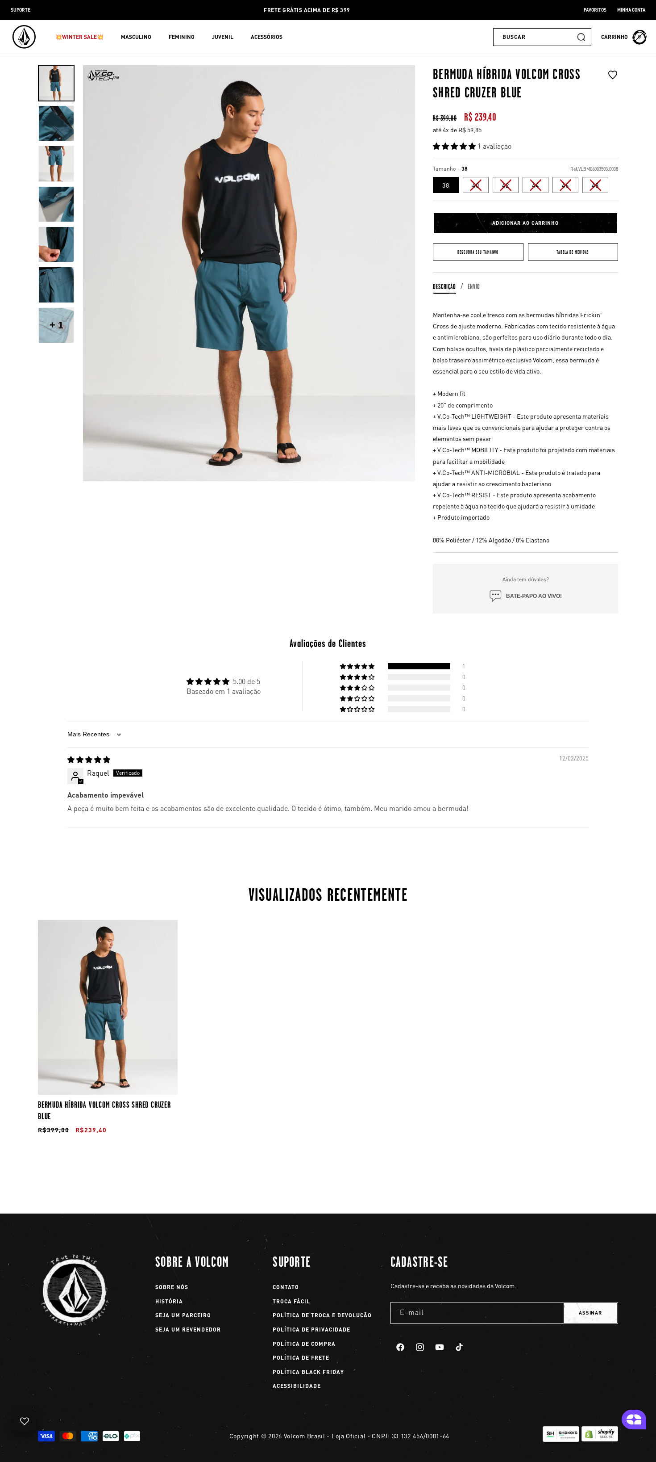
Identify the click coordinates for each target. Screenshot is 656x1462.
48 (600, 187)
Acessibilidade (297, 1385)
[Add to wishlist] (612, 86)
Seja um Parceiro (183, 1315)
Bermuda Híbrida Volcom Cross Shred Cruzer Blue (104, 1110)
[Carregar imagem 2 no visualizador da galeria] (56, 123)
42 (510, 187)
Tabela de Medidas (572, 252)
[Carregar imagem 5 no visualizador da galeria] (56, 244)
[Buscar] (581, 37)
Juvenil (222, 37)
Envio (474, 286)
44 (540, 187)
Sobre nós (171, 1287)
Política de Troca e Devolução (322, 1315)
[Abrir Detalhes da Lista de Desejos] (24, 1421)
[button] (83, 37)
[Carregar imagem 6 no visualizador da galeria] (56, 284)
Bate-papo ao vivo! (534, 596)
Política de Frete (301, 1357)
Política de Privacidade (311, 1329)
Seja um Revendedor (188, 1329)
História (169, 1301)
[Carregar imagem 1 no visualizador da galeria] (56, 83)
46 (570, 187)
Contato (286, 1287)
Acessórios (266, 37)
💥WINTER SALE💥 (79, 37)
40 (480, 187)
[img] (88, 759)
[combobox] (542, 37)
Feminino (182, 37)
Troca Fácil (291, 1301)
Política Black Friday (308, 1372)
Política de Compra (304, 1343)
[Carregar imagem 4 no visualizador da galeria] (56, 204)
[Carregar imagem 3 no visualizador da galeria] (56, 163)
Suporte (20, 10)
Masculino (136, 37)
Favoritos (595, 10)
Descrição (444, 286)
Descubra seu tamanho (477, 252)
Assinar (590, 1313)
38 (445, 185)
